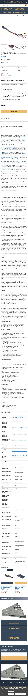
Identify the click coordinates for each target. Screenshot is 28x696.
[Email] (4, 119)
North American (11, 139)
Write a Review (4, 56)
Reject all (11, 694)
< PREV (16, 15)
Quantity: (3, 105)
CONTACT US (6, 169)
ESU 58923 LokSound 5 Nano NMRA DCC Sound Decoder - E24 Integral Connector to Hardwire (7, 587)
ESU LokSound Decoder (16, 162)
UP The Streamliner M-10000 (8, 91)
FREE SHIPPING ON (14, 637)
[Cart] (26, 2)
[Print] (6, 119)
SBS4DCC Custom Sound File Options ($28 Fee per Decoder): (12, 85)
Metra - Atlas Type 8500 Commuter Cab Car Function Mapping (14, 95)
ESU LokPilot (9, 154)
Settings (4, 694)
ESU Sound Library (22, 161)
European (17, 139)
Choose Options (21, 583)
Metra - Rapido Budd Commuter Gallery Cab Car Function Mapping (13, 97)
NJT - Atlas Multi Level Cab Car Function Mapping (12, 99)
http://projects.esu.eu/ (16, 421)
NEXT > (23, 15)
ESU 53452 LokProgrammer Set (13, 147)
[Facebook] (2, 119)
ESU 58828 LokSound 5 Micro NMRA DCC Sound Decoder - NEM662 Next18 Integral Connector (20, 587)
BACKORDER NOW (7, 583)
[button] (14, 610)
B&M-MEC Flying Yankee (7, 89)
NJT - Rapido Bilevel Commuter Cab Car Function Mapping (13, 101)
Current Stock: (5, 103)
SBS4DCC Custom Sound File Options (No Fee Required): (13, 93)
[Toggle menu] (2, 2)
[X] (9, 119)
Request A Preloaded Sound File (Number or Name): (12, 80)
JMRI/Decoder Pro (14, 158)
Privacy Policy (11, 691)
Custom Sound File (4, 165)
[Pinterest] (11, 119)
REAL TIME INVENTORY (14, 628)
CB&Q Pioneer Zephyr (7, 87)
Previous (25, 567)
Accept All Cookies (20, 694)
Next (26, 567)
